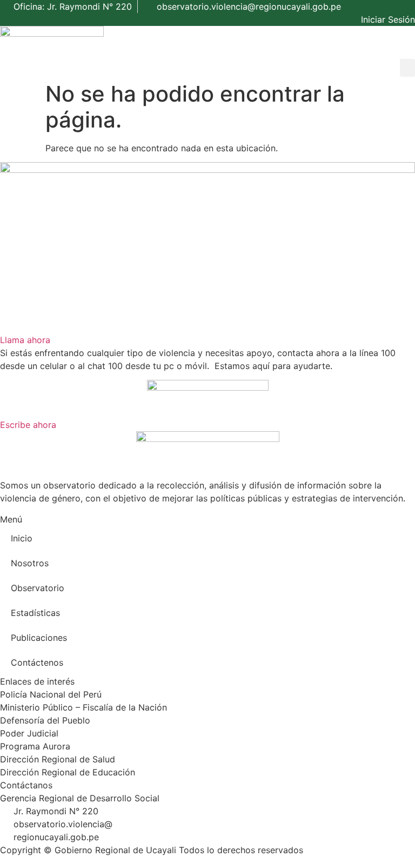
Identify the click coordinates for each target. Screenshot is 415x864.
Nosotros (30, 563)
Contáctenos (37, 662)
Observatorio (37, 587)
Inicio (21, 538)
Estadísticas (35, 612)
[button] (407, 68)
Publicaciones (39, 637)
